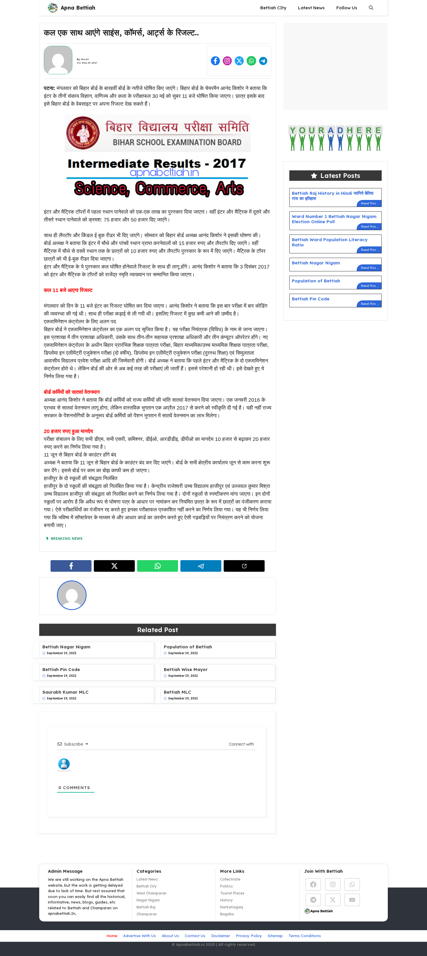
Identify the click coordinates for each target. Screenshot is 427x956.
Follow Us (346, 7)
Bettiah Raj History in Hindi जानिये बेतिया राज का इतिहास (332, 195)
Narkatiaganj (231, 907)
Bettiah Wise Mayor (186, 669)
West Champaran (151, 893)
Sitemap (275, 935)
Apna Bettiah (78, 7)
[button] (371, 8)
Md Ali (85, 59)
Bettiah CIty (273, 7)
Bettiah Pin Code (61, 669)
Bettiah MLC (177, 692)
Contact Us (195, 935)
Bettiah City (147, 886)
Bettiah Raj (146, 907)
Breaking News (66, 538)
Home (111, 935)
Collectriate (230, 879)
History (226, 900)
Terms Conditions (304, 935)
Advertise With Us (139, 935)
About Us (170, 935)
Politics (226, 886)
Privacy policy (249, 935)
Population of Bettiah (188, 647)
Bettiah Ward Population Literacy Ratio (329, 242)
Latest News (311, 7)
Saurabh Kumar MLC (65, 692)
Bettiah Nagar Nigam (66, 647)
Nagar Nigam (148, 900)
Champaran (147, 914)
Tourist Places (232, 893)
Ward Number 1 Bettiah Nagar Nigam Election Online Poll (334, 219)
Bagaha (227, 914)
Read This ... (369, 203)
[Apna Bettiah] (53, 8)
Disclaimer (220, 935)
